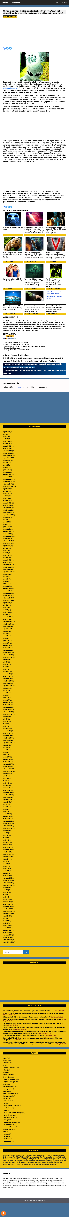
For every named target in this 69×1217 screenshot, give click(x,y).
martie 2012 (6, 842)
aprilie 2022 (6, 555)
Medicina (5, 1091)
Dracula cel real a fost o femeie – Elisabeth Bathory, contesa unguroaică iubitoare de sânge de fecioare (33, 1019)
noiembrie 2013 (7, 795)
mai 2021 (5, 581)
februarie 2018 (7, 674)
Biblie (30, 1155)
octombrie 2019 (7, 626)
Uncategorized (7, 1141)
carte (42, 1155)
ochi (13, 1160)
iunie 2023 (6, 522)
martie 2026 (6, 443)
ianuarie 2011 (6, 875)
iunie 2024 (6, 493)
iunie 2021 (5, 579)
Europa (25, 1157)
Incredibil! (6, 1084)
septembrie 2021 (7, 572)
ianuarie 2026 (7, 448)
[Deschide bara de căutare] (57, 2)
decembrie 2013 (7, 792)
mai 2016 (5, 723)
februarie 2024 (7, 503)
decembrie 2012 (7, 821)
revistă (9, 1162)
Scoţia (40, 361)
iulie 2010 (5, 890)
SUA (13, 1164)
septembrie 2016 (7, 714)
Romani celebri (7, 1124)
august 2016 (6, 716)
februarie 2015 (7, 759)
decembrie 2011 (7, 849)
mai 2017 (5, 695)
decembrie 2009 (7, 906)
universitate (30, 1164)
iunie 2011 (5, 864)
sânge (36, 361)
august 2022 (6, 545)
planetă (51, 1160)
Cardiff (7, 358)
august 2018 (6, 659)
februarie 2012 (7, 845)
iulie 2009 (5, 918)
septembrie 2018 (7, 657)
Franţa (58, 1157)
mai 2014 (5, 781)
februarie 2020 (7, 617)
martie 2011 (6, 871)
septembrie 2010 (7, 885)
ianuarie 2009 (7, 932)
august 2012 (6, 830)
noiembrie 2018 (7, 652)
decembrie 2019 (7, 621)
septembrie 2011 (7, 856)
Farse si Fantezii (8, 1074)
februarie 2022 (7, 560)
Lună (30, 1159)
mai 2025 (5, 467)
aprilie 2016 (6, 726)
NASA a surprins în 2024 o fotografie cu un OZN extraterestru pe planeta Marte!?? (27, 1017)
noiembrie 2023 (7, 510)
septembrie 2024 (8, 486)
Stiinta (5, 1136)
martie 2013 (6, 814)
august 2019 (6, 631)
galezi (30, 358)
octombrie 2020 (7, 598)
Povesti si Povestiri (8, 1115)
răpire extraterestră (26, 361)
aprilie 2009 (6, 925)
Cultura (5, 1070)
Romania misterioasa (9, 1127)
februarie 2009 (7, 930)
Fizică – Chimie (7, 1077)
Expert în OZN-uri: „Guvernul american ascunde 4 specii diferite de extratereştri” (26, 1011)
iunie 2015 (5, 750)
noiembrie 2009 (7, 909)
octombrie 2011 (7, 854)
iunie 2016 (5, 721)
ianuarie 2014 (7, 790)
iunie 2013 (5, 807)
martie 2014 (6, 785)
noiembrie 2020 (7, 595)
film (42, 1157)
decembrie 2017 (7, 678)
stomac (45, 361)
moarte (43, 1159)
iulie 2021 (5, 576)
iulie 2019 (5, 633)
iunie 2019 (5, 636)
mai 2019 (5, 638)
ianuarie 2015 (6, 762)
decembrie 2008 (7, 935)
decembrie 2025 (7, 451)
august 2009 (6, 916)
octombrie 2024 (7, 484)
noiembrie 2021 (7, 567)
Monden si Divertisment (9, 1093)
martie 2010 (6, 899)
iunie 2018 (5, 664)
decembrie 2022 (7, 536)
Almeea (5, 1060)
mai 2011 (5, 866)
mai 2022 (5, 553)
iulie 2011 (5, 861)
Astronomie (6, 1063)
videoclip (46, 1164)
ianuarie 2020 (7, 619)
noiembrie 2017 (7, 681)
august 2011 (6, 859)
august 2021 (6, 574)
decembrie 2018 (7, 650)
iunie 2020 (6, 607)
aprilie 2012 (6, 840)
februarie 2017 (7, 702)
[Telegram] (10, 48)
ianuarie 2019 (6, 648)
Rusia (24, 1162)
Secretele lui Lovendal (11, 3)
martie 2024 (6, 500)
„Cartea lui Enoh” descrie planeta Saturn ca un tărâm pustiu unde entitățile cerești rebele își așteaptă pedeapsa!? (32, 1039)
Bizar (4, 1065)
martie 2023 (6, 529)
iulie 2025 (5, 462)
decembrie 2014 (7, 764)
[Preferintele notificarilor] (3, 1213)
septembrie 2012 (7, 828)
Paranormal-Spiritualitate (19, 355)
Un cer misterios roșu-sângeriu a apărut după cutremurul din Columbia (23, 1035)
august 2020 (6, 603)
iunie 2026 (6, 436)
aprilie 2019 (6, 640)
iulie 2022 (5, 548)
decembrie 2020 (7, 593)
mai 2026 (5, 439)
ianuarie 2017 (6, 705)
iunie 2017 (5, 693)
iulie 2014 (5, 776)
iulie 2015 (5, 747)
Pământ (59, 1160)
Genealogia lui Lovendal (10, 1079)
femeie (25, 358)
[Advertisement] (34, 33)
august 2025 (6, 460)
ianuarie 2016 (6, 733)
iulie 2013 (5, 804)
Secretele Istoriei (8, 1129)
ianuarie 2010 (6, 904)
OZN (25, 1160)
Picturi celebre (7, 1108)
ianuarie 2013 (6, 818)
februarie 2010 (7, 902)
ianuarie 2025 (7, 477)
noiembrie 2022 (7, 538)
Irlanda (51, 358)
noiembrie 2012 (7, 823)
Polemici (5, 1110)
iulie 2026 (5, 434)
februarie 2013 (7, 816)
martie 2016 (6, 728)
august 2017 (6, 688)
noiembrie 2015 (7, 738)
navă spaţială (59, 358)
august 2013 (6, 802)
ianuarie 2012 (6, 847)
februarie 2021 (7, 588)
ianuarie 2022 (7, 562)
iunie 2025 (6, 465)
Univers (21, 1164)
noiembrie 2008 (7, 937)
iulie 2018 (5, 662)
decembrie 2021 (7, 564)
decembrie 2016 (7, 707)
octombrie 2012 (7, 826)
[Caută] (26, 952)
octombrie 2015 (7, 740)
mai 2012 (5, 837)
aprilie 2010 (6, 897)
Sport (4, 1131)
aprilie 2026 (6, 441)
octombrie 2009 (7, 911)
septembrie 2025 (8, 458)
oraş (19, 1160)
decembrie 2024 (7, 479)
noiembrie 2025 (7, 453)
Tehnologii (6, 1139)
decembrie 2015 (7, 735)
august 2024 (6, 489)
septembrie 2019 (7, 629)
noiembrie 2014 (7, 766)
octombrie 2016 (7, 712)
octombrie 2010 (7, 883)
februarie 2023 (7, 531)
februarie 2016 (7, 731)
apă (13, 1155)
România (17, 1162)
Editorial (5, 1072)
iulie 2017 (5, 690)
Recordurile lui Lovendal (10, 1122)
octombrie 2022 (7, 541)
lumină (23, 1159)
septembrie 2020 (8, 600)
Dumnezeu (11, 1157)
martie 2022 (6, 557)
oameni (7, 1160)
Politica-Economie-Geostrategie (12, 1112)
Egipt (19, 1157)
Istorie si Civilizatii (8, 1086)
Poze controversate (8, 1117)
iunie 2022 (6, 550)
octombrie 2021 (7, 569)
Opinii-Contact (7, 1101)
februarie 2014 (7, 788)
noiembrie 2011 (7, 852)
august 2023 (6, 517)
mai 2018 (5, 667)
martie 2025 (6, 472)
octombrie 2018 (7, 655)
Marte (36, 1159)
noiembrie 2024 (7, 481)
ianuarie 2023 (7, 534)
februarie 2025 (7, 474)
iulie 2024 (6, 491)
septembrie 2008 (8, 942)
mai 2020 (5, 610)
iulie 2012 (5, 833)
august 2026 (6, 432)
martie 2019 (6, 643)
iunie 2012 (5, 835)
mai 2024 (5, 496)
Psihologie (6, 1120)
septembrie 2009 (8, 913)
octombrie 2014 (7, 769)
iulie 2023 (5, 519)
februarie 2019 (7, 645)
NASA (50, 1159)
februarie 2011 (7, 873)
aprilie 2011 (6, 868)
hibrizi (46, 358)
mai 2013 (5, 809)
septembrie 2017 (7, 686)
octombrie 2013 (7, 797)
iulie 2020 (5, 605)
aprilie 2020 (6, 612)
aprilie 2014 (6, 783)
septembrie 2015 (7, 743)
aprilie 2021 (6, 583)
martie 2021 (6, 586)
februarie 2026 (7, 446)
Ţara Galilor (52, 361)
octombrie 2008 (7, 940)
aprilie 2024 (6, 498)
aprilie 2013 (6, 811)
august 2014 (6, 773)
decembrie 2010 (7, 878)
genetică (35, 358)
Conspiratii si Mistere (9, 1067)
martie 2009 (6, 928)
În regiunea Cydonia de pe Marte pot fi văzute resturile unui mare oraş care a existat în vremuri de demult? (34, 1013)
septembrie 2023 (8, 515)
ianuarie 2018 (6, 676)
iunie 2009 (6, 921)
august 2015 (6, 745)
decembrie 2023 (7, 508)
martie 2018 (6, 671)
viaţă (38, 1164)
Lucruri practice (7, 1089)
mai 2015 (5, 752)
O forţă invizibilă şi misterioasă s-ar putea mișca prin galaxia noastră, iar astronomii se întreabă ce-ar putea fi (33, 1024)
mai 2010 (5, 894)
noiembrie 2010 (7, 880)
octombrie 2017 (7, 683)
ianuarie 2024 (7, 505)
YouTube (54, 1164)
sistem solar (45, 1162)
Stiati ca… (6, 1134)
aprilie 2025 (6, 470)
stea (59, 1162)
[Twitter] (7, 48)
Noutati (7, 355)
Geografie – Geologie (9, 1082)
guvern (41, 358)
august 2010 (6, 887)
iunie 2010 (5, 892)
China (49, 1155)
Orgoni (5, 1103)
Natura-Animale (7, 1096)
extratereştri (17, 358)
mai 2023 (5, 524)
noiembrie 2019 (7, 624)
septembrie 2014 (8, 771)
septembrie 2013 (7, 799)
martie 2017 (6, 700)
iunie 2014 (6, 778)
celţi (11, 358)
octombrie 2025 (7, 455)
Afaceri (5, 1058)
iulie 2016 (5, 719)
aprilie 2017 (6, 697)
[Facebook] (4, 48)
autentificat (17, 387)
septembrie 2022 (8, 543)
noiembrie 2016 (7, 709)
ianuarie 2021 (6, 591)
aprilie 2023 (6, 527)
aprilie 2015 (6, 754)
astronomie (21, 1155)
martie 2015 (6, 757)
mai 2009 (5, 923)
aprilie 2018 (6, 669)
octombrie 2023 (7, 512)
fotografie (50, 1157)
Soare (53, 1162)
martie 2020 (6, 614)
